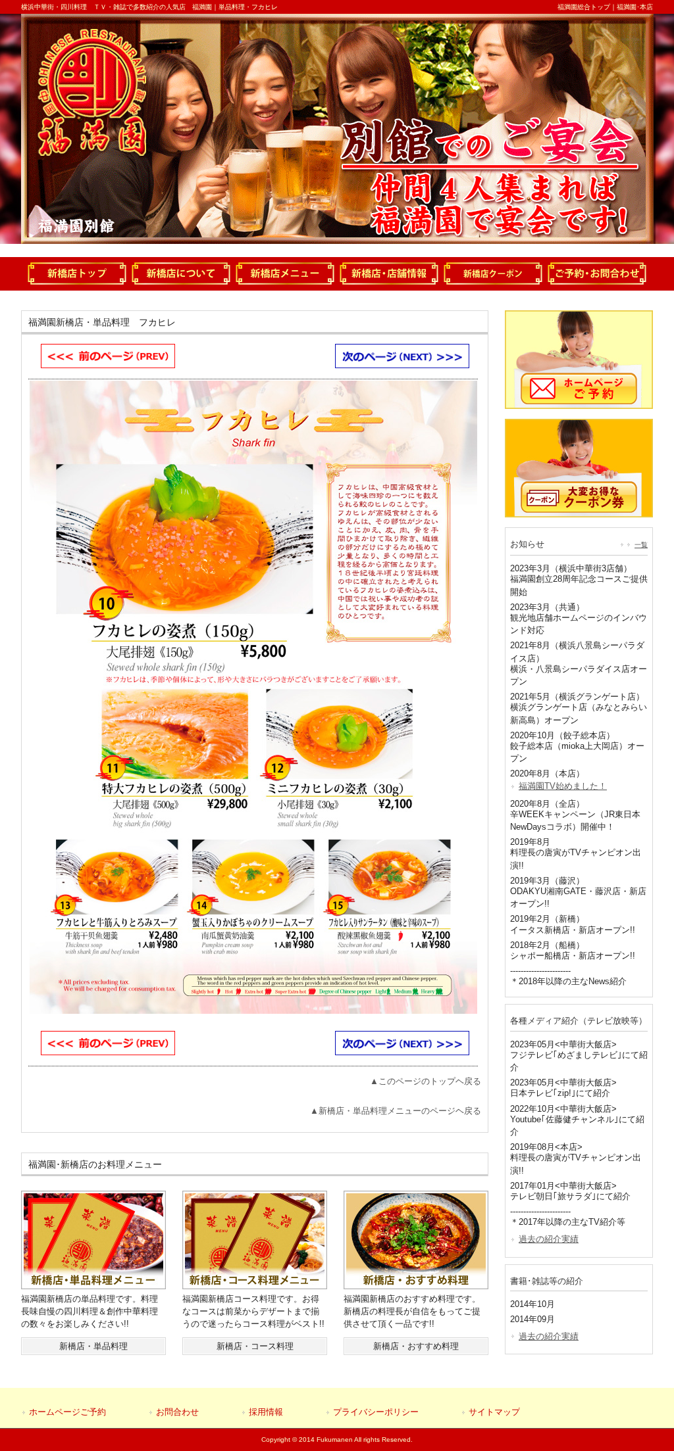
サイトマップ (494, 1412)
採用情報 (266, 1412)
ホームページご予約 (67, 1412)
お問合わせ (177, 1412)
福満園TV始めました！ (563, 786)
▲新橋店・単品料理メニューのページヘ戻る (395, 1111)
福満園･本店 (635, 7)
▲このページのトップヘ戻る (425, 1081)
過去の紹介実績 (549, 1239)
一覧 (641, 544)
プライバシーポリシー (376, 1412)
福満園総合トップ (583, 7)
